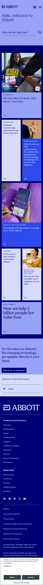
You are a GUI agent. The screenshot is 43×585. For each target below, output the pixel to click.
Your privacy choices (21, 582)
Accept (31, 577)
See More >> (7, 566)
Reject (12, 577)
